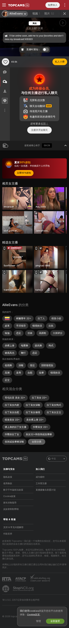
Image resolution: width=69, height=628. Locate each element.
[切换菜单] (4, 5)
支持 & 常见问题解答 (13, 527)
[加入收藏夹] (5, 61)
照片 (49, 13)
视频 (36, 13)
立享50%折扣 (24, 173)
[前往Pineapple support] (6, 588)
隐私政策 (7, 477)
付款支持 (7, 533)
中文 (54, 458)
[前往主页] (21, 5)
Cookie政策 (9, 496)
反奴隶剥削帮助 (11, 509)
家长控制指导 (10, 502)
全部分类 (36, 441)
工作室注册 (41, 483)
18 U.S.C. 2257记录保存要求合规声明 (20, 600)
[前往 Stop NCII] (24, 589)
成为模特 (40, 477)
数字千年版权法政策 (13, 490)
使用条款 (7, 483)
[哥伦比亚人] (7, 318)
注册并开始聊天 (39, 130)
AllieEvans (10, 305)
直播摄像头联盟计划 (46, 490)
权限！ (44, 123)
